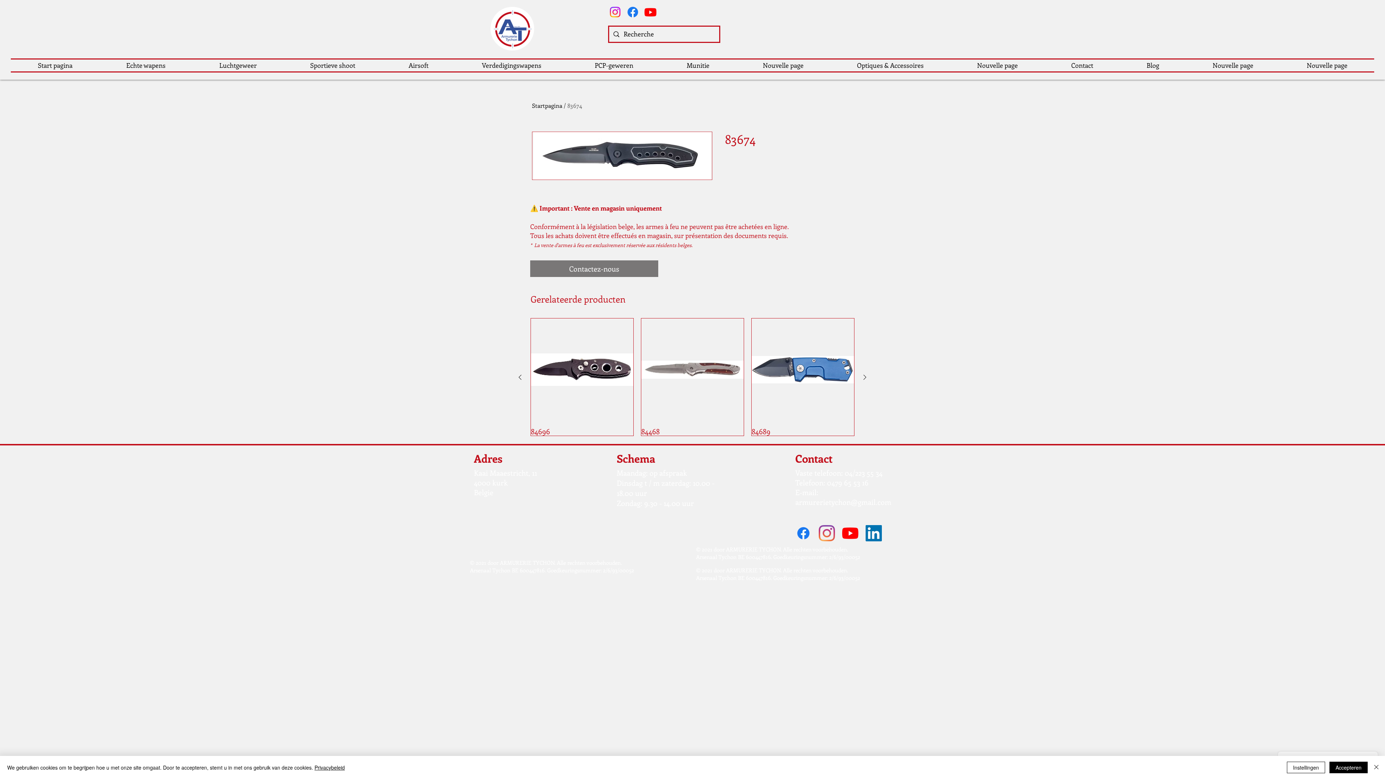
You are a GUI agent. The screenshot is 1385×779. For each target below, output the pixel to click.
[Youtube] (650, 12)
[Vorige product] (520, 377)
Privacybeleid (330, 767)
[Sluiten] (1376, 767)
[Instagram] (615, 12)
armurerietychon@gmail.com (843, 502)
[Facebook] (633, 12)
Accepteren (1349, 767)
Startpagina (547, 105)
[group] (692, 377)
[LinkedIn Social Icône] (874, 533)
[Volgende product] (865, 377)
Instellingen (1306, 767)
